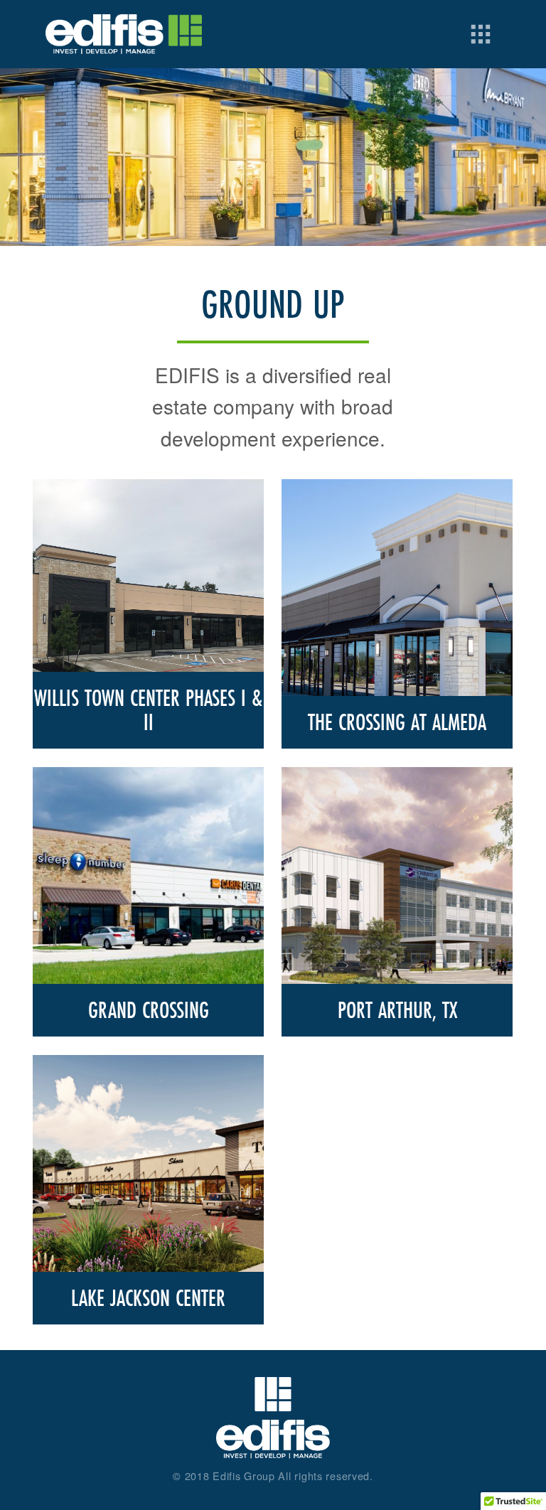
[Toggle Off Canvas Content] (480, 34)
